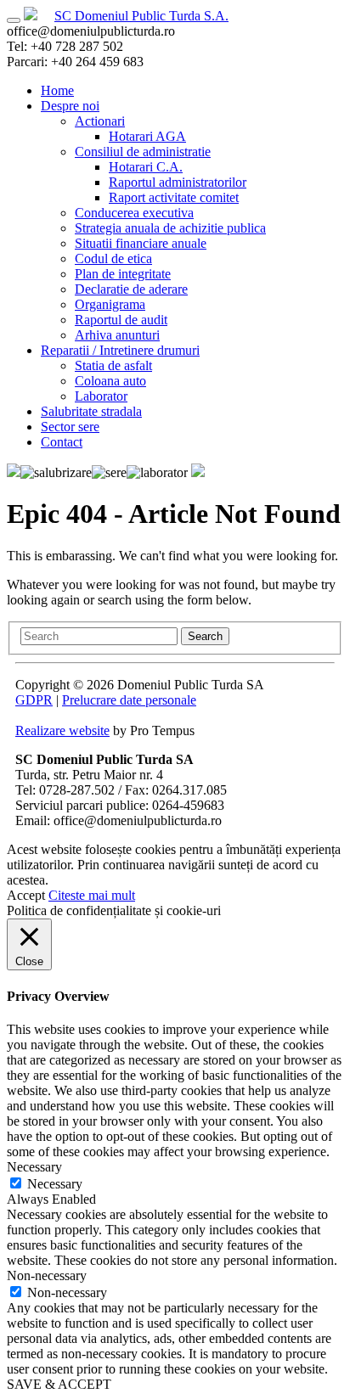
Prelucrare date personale (129, 700)
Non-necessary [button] (47, 1275)
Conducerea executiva (134, 212)
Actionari (100, 121)
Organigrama (110, 304)
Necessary (54, 1184)
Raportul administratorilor (177, 182)
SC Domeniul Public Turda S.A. (141, 15)
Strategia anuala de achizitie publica (170, 228)
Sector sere (70, 426)
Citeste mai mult (91, 895)
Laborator (101, 396)
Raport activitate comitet (174, 197)
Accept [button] (26, 895)
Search (205, 636)
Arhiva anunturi (117, 335)
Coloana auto (110, 381)
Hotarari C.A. (146, 167)
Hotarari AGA (147, 136)
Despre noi (70, 105)
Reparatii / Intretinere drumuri (120, 350)
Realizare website (62, 730)
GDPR (34, 700)
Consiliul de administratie (143, 151)
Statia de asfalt (113, 365)
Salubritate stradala (91, 411)
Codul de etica (113, 258)
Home (57, 90)
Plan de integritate (123, 274)
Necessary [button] (34, 1167)
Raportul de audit (121, 319)
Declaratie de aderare (131, 289)
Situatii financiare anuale (140, 243)
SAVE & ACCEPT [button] (59, 1384)
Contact (61, 442)
